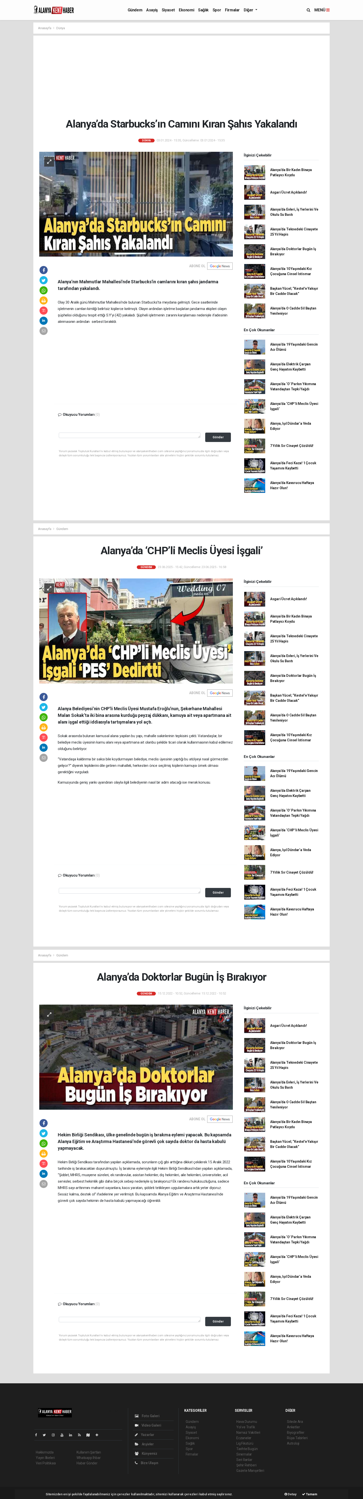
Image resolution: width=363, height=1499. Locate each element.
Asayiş (152, 10)
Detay (292, 1494)
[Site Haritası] (90, 1435)
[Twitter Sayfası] (46, 1435)
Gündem (135, 10)
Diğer (249, 10)
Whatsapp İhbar (89, 1458)
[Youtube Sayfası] (63, 1435)
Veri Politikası (46, 1463)
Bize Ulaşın (149, 1463)
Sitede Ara (295, 1422)
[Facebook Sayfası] (38, 1435)
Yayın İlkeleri (45, 1458)
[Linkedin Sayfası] (72, 1435)
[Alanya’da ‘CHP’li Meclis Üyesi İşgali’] (136, 631)
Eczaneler (243, 1438)
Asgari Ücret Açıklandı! (288, 192)
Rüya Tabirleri (297, 1438)
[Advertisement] (181, 76)
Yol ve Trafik (245, 1427)
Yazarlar (147, 1435)
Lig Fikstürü (244, 1443)
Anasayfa (45, 28)
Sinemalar (244, 1454)
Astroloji (293, 1443)
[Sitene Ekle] (99, 1435)
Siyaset (168, 10)
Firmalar (232, 10)
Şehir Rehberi (246, 1465)
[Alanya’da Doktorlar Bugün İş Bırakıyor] (136, 1057)
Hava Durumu (246, 1422)
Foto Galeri (150, 1416)
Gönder (218, 437)
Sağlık (203, 10)
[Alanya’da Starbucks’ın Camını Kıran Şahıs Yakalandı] (136, 204)
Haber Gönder (87, 1463)
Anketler (293, 1427)
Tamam (311, 1494)
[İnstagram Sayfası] (55, 1435)
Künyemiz (149, 1453)
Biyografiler (295, 1432)
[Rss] (81, 1435)
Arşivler (147, 1444)
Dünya (60, 28)
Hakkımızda (45, 1452)
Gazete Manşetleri (250, 1471)
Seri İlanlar (244, 1460)
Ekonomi (186, 10)
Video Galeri (151, 1425)
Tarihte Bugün (247, 1449)
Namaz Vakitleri (248, 1432)
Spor (217, 10)
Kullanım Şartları (89, 1452)
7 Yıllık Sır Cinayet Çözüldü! (291, 446)
